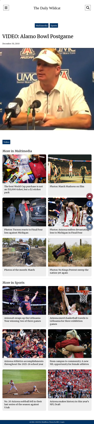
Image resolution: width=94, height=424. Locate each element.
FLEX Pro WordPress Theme (45, 422)
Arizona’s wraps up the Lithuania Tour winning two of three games (22, 319)
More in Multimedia (17, 151)
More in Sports (13, 283)
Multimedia (41, 25)
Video (6, 142)
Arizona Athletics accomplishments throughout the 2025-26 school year (23, 363)
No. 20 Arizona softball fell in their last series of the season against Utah (23, 404)
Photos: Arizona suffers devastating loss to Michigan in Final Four (69, 231)
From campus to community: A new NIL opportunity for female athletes (69, 363)
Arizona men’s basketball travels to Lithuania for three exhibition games (69, 321)
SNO (57, 422)
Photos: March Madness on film (67, 186)
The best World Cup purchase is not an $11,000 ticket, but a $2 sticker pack (23, 189)
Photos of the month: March (19, 269)
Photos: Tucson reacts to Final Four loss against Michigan (23, 231)
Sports (54, 25)
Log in (62, 422)
